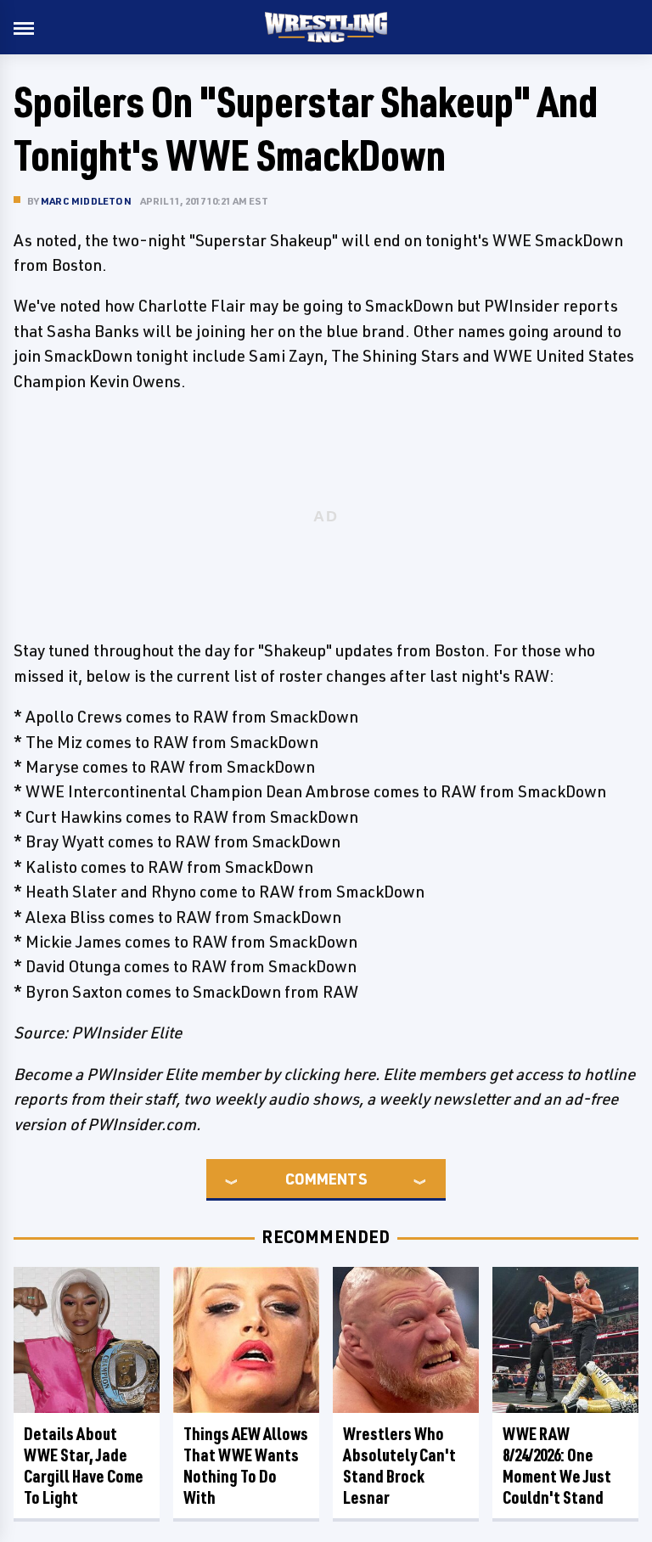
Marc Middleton (86, 200)
